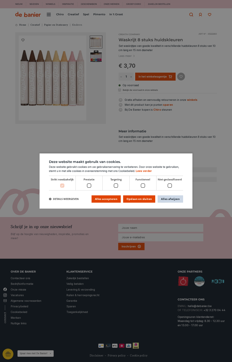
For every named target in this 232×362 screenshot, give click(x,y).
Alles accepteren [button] (106, 199)
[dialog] (116, 181)
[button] (64, 199)
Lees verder (144, 171)
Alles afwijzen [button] (170, 199)
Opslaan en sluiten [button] (139, 199)
